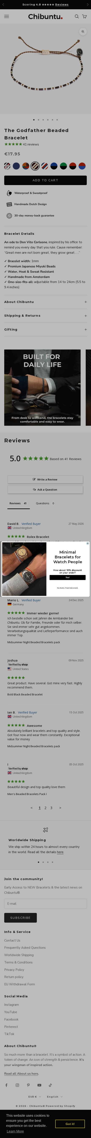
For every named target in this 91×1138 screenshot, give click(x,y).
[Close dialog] (88, 543)
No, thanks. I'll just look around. (67, 588)
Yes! (68, 577)
